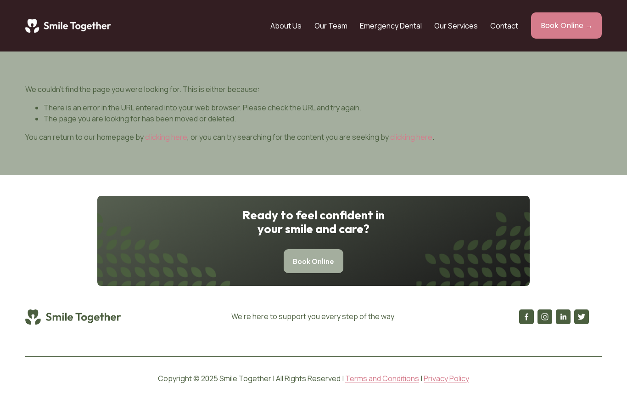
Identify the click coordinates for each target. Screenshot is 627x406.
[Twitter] (581, 316)
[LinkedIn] (563, 316)
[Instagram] (544, 316)
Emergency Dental (391, 26)
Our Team (330, 26)
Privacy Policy (446, 378)
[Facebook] (526, 316)
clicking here (166, 137)
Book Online (313, 261)
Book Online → (567, 25)
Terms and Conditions (382, 378)
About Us (286, 26)
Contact (504, 26)
